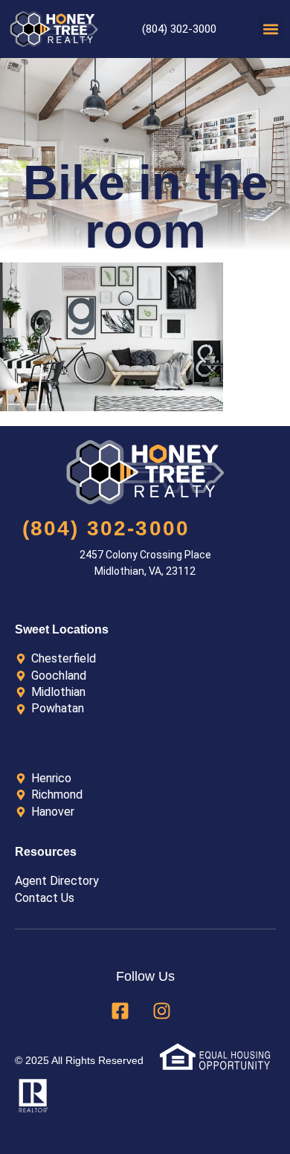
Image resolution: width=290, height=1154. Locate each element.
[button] (270, 28)
